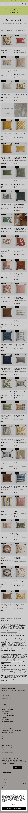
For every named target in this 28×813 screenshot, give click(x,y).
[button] (19, 4)
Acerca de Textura (6, 707)
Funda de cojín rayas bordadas (18, 407)
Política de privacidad (15, 772)
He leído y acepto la (7, 772)
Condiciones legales (7, 739)
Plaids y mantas (21, 23)
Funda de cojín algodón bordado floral (6, 49)
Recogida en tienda (7, 736)
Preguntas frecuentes (7, 732)
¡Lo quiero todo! (13, 12)
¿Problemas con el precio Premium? (11, 730)
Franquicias (5, 717)
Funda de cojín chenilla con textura (7, 131)
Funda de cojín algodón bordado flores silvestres (19, 224)
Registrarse (18, 767)
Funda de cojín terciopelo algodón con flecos (6, 476)
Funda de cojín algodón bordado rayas (6, 268)
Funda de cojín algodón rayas (19, 453)
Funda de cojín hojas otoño (20, 92)
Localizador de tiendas (8, 715)
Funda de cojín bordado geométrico (6, 545)
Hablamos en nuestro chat (9, 750)
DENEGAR (13, 804)
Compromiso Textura (7, 709)
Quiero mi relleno (7, 111)
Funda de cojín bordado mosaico (19, 131)
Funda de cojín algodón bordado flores (6, 70)
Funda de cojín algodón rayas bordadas (6, 407)
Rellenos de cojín (8, 23)
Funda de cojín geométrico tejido (7, 430)
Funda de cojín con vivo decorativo (6, 93)
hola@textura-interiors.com (9, 698)
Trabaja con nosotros (7, 721)
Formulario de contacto (8, 748)
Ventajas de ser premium (8, 713)
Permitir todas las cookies (13, 808)
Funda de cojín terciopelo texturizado (19, 154)
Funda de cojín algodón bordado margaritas (19, 591)
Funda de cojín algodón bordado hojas (6, 201)
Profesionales (5, 719)
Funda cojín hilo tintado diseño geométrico (19, 314)
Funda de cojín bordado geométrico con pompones (20, 383)
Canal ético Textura (7, 711)
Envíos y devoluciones (7, 734)
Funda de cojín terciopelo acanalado (19, 70)
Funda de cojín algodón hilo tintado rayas (6, 522)
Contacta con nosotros (8, 752)
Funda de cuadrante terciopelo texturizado (6, 154)
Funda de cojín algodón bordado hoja (19, 49)
